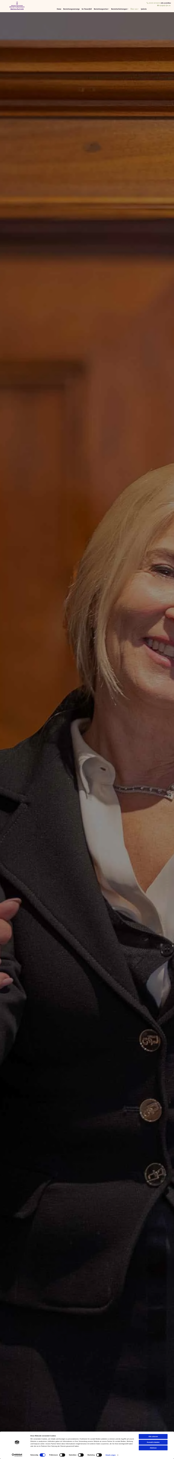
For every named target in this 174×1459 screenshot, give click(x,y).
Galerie (144, 9)
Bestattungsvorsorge (71, 9)
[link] (101, 9)
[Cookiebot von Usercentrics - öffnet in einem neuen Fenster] (17, 1455)
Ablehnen (153, 1448)
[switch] (62, 1455)
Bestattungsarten (101, 9)
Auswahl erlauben (153, 1442)
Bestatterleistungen (119, 9)
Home (59, 9)
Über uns (134, 9)
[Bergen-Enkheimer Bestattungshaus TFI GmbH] (17, 4)
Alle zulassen (153, 1436)
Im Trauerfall (87, 9)
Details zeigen (111, 1455)
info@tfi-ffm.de (164, 5)
